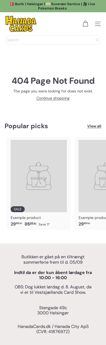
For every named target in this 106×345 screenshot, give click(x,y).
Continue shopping (53, 98)
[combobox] (53, 39)
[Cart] (85, 24)
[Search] (97, 39)
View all (94, 126)
